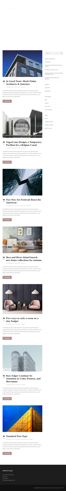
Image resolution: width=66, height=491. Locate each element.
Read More (7, 101)
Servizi (31, 18)
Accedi (46, 118)
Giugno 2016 (47, 91)
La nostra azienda (15, 18)
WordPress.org (48, 128)
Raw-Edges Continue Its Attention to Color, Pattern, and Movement (23, 378)
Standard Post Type (16, 436)
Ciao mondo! (47, 61)
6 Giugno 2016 (10, 87)
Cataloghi (23, 18)
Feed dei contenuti (49, 121)
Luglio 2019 (47, 87)
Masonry (28, 205)
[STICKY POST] (22, 358)
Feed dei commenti (49, 125)
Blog (23, 87)
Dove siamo (45, 18)
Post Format (29, 439)
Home (7, 18)
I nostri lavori (38, 18)
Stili (28, 18)
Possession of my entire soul (51, 69)
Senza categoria (48, 109)
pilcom (18, 87)
